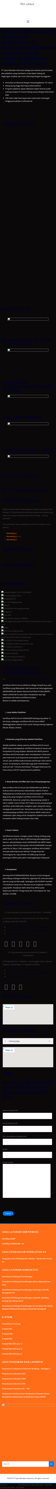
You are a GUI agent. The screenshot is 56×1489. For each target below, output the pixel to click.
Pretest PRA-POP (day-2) (12, 1349)
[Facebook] (6, 944)
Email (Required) (10, 1123)
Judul (5, 1149)
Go (51, 1464)
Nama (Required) (10, 1110)
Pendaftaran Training (11, 1324)
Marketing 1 (12, 533)
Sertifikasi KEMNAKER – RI (13, 1243)
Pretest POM (7, 1334)
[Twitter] (13, 944)
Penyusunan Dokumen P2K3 (13, 1373)
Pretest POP (7, 1329)
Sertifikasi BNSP (8, 1239)
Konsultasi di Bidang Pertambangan (17, 1276)
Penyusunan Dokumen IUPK (13, 1383)
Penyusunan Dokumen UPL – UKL (16, 1388)
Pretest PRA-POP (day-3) (12, 1354)
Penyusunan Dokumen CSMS (14, 1378)
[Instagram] (35, 944)
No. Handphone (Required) (14, 1136)
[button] (28, 681)
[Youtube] (20, 944)
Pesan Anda (8, 1162)
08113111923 (12, 1485)
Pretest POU (7, 1339)
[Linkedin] (27, 944)
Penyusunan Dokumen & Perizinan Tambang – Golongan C (26, 1368)
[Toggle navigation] (28, 21)
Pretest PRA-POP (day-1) (12, 1344)
